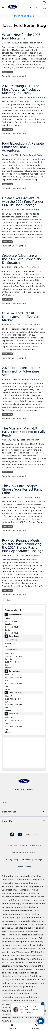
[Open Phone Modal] (36, 7)
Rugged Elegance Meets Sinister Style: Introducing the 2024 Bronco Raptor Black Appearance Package (22, 545)
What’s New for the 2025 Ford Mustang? (21, 36)
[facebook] (12, 834)
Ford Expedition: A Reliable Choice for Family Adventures (23, 147)
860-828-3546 (11, 621)
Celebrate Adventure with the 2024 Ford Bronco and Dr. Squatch (22, 259)
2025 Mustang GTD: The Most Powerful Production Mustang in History (22, 89)
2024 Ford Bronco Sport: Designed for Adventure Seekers (21, 371)
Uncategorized (19, 76)
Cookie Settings (24, 867)
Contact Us (12, 845)
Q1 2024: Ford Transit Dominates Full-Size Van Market (20, 316)
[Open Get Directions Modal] (30, 7)
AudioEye (38, 860)
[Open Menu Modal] (3, 7)
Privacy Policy (12, 860)
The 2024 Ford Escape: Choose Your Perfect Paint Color (22, 489)
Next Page (7, 600)
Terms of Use (35, 845)
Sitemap (23, 845)
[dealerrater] (36, 834)
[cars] (28, 834)
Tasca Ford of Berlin (32, 43)
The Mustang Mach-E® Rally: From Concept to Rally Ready (23, 431)
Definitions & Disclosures (24, 852)
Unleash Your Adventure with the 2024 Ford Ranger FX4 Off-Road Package (22, 201)
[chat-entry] (40, 1021)
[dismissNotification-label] (42, 1003)
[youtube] (20, 834)
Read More (7, 72)
